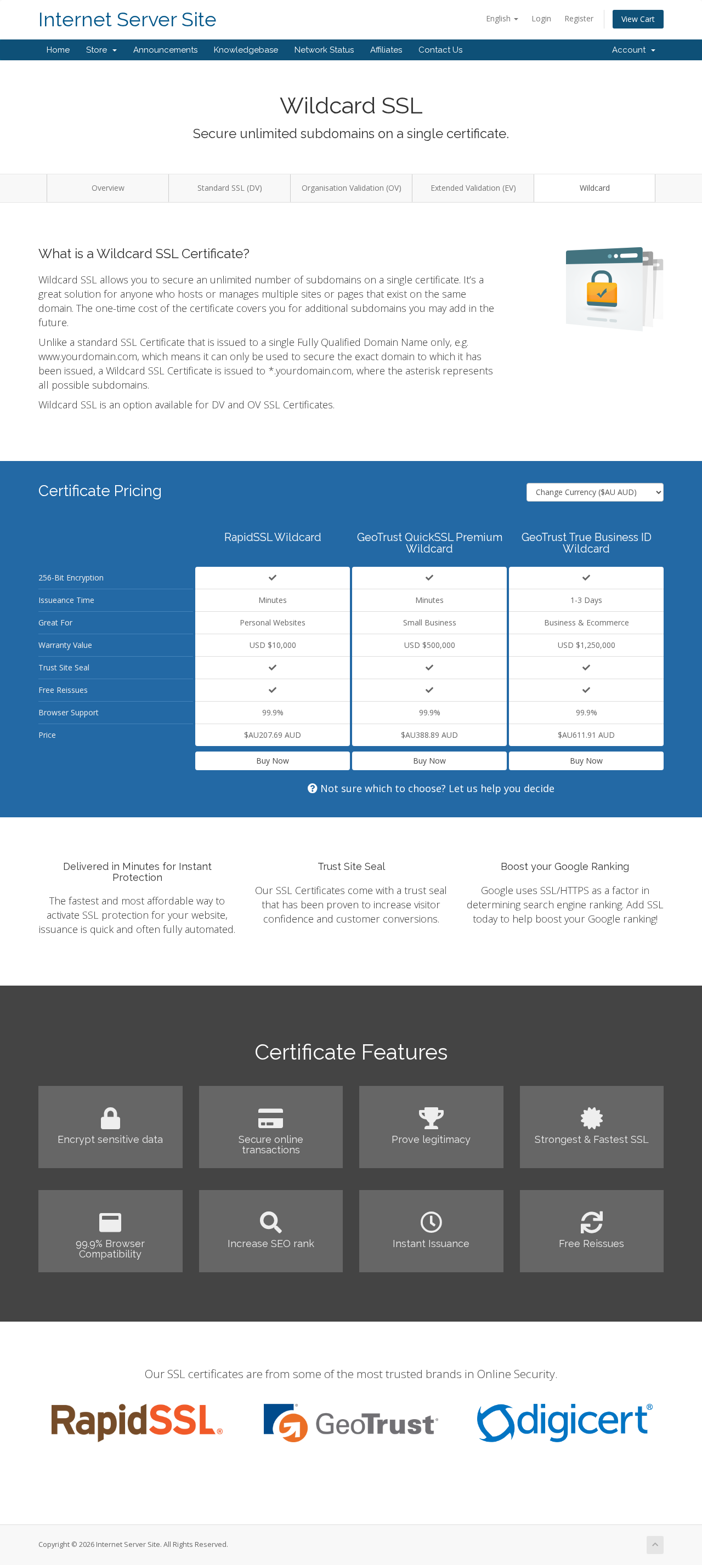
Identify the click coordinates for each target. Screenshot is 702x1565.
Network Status (324, 50)
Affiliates (386, 50)
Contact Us (440, 50)
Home (58, 50)
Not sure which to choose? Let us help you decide (436, 788)
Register (578, 18)
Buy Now (272, 760)
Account (631, 50)
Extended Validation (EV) (473, 188)
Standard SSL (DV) (229, 188)
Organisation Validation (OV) (351, 188)
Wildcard (595, 188)
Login (541, 18)
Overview (108, 188)
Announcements (165, 50)
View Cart (638, 19)
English (499, 18)
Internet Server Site (127, 19)
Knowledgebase (246, 50)
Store (98, 50)
